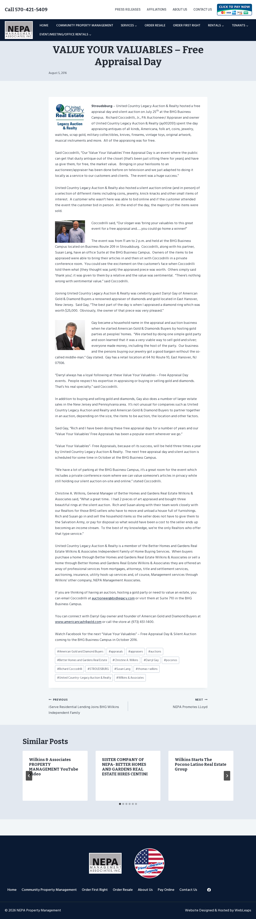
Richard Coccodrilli (69, 669)
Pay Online (166, 890)
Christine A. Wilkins (125, 660)
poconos (170, 660)
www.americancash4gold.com (78, 622)
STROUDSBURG (98, 669)
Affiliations (156, 9)
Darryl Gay (151, 660)
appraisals (116, 651)
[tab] (120, 804)
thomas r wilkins (147, 669)
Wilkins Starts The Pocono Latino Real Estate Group (200, 764)
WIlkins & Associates (130, 677)
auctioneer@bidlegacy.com (113, 598)
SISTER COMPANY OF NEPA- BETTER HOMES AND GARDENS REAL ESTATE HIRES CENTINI (125, 766)
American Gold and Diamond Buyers (80, 651)
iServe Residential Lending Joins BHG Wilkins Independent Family (84, 706)
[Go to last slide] (29, 776)
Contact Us (202, 9)
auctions (154, 651)
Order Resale (155, 25)
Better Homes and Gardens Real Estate (82, 660)
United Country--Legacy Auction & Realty (84, 677)
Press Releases (127, 9)
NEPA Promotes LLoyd (190, 703)
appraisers (135, 651)
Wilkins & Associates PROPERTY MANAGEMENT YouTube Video (53, 766)
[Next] (227, 776)
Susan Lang (122, 669)
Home (44, 25)
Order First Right (186, 25)
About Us (180, 9)
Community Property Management (84, 25)
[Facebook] (209, 889)
